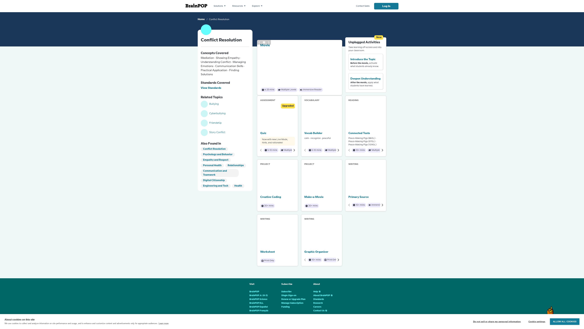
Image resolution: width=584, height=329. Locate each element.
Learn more (164, 323)
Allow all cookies (564, 321)
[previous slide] (259, 39)
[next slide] (268, 39)
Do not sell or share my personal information (497, 321)
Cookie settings (536, 321)
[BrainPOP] (196, 5)
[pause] (264, 39)
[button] (219, 6)
